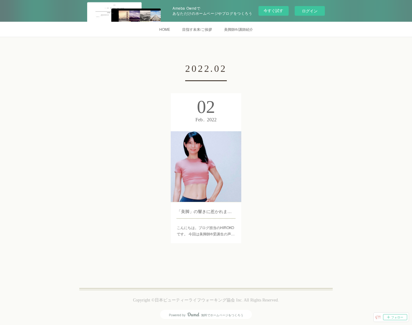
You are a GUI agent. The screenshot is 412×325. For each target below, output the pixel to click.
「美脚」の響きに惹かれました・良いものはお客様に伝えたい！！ (206, 211)
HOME (164, 29)
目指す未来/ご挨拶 (197, 29)
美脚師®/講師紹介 (238, 29)
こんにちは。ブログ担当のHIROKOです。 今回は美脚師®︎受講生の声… (206, 231)
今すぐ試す (273, 10)
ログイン (310, 11)
